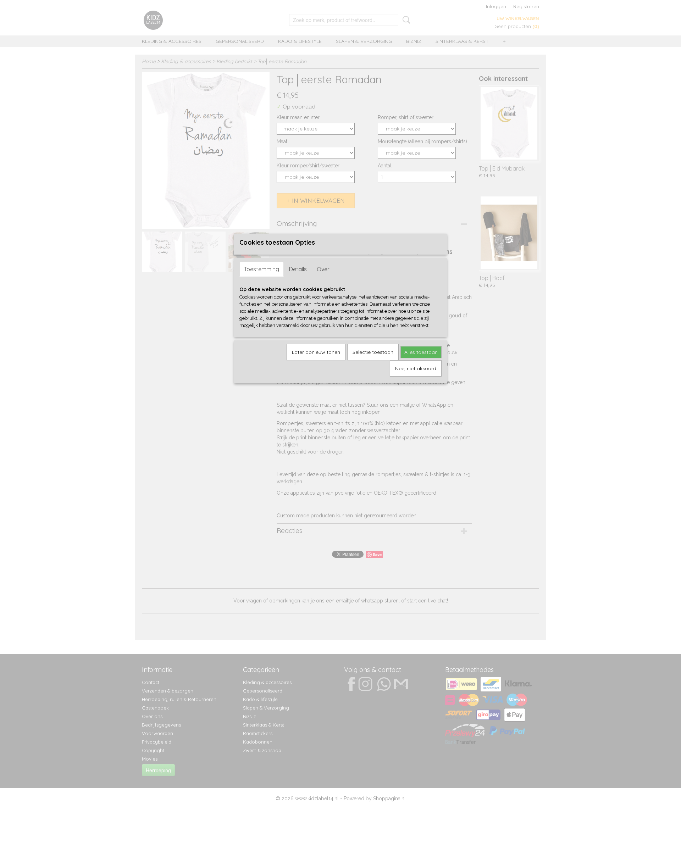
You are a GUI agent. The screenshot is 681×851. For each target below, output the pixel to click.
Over (323, 269)
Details (298, 269)
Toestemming (261, 269)
